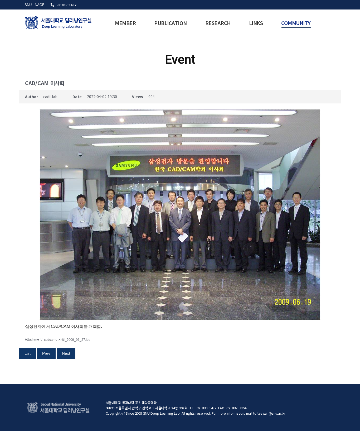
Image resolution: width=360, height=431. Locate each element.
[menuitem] (125, 22)
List (28, 353)
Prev (46, 353)
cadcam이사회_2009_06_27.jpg (67, 340)
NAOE (40, 5)
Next (66, 353)
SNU (28, 5)
